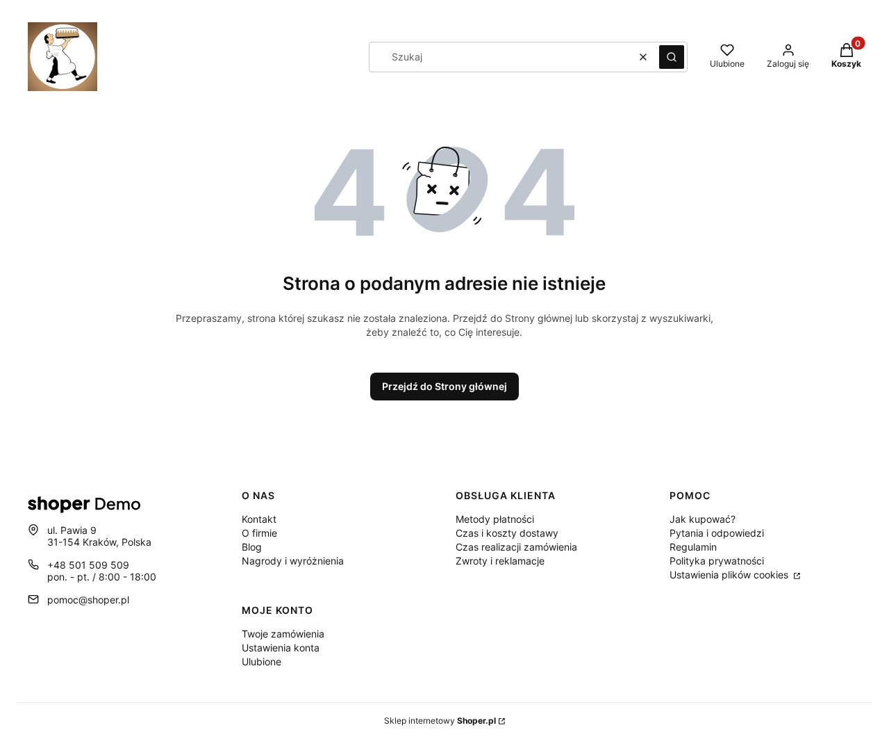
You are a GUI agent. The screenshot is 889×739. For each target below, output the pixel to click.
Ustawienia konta (280, 647)
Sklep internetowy (440, 720)
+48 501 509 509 (88, 565)
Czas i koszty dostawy (507, 533)
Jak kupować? (703, 519)
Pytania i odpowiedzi (717, 533)
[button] (671, 57)
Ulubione (261, 661)
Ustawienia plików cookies (730, 574)
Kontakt (259, 519)
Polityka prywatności (717, 561)
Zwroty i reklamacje (500, 561)
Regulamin (693, 547)
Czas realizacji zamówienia (516, 547)
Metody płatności (495, 519)
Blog (252, 547)
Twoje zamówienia (283, 634)
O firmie (259, 533)
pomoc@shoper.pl (88, 600)
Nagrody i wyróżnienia (293, 561)
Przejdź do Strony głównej (444, 386)
